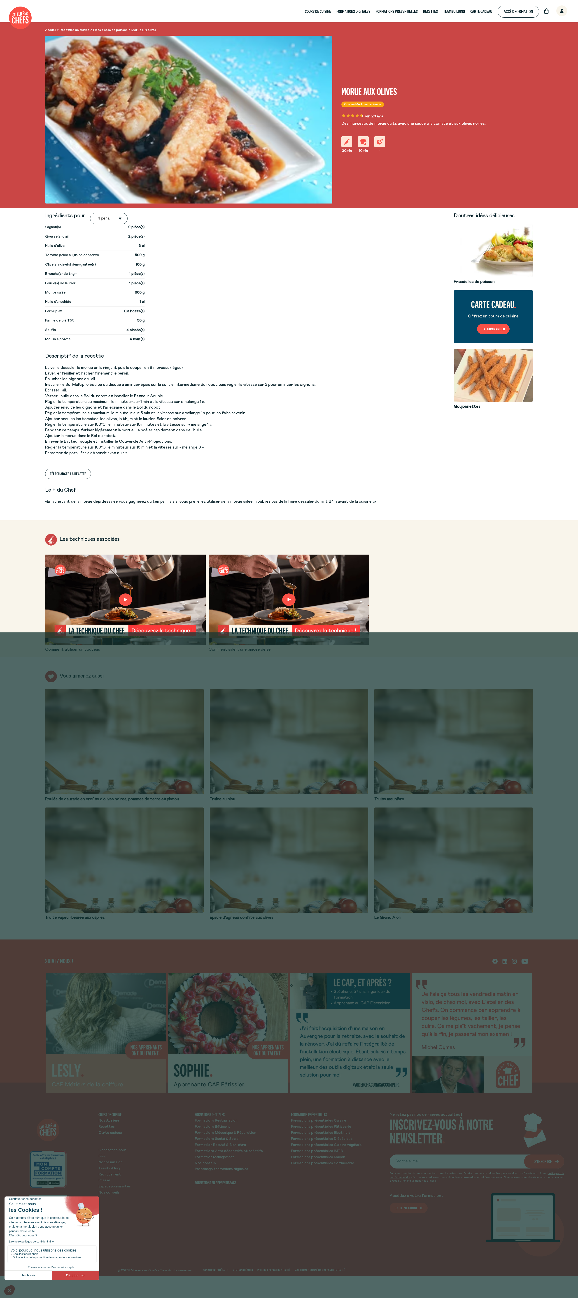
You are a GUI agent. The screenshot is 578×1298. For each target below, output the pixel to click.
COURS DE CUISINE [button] (318, 11)
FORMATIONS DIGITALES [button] (353, 11)
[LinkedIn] (504, 961)
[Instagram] (514, 961)
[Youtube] (524, 961)
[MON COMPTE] (556, 11)
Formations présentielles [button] (397, 11)
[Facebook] (495, 961)
